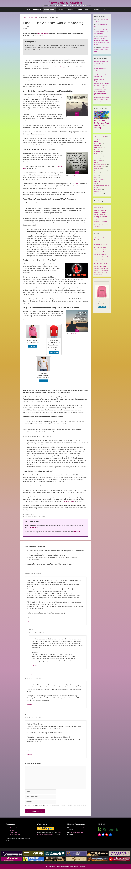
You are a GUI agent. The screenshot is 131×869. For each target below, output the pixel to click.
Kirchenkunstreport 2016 (100, 171)
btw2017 (105, 240)
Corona (102, 242)
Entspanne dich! (15, 834)
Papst (98, 260)
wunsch (105, 272)
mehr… (87, 9)
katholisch (35, 516)
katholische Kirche (97, 256)
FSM (95, 149)
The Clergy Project (68, 501)
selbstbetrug (96, 268)
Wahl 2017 (96, 191)
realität (101, 260)
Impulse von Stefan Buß (100, 164)
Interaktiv (70, 9)
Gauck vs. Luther (98, 156)
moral (95, 260)
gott (104, 247)
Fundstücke (97, 151)
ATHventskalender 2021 (100, 137)
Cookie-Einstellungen (79, 866)
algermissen (97, 237)
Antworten (29, 622)
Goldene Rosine (98, 160)
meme (105, 259)
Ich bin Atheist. (98, 66)
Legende (76, 184)
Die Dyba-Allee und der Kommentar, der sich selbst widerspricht (101, 31)
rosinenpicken (103, 266)
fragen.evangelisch (98, 147)
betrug (107, 237)
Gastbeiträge (97, 154)
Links (12, 830)
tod (95, 270)
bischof (101, 239)
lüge (102, 259)
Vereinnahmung (104, 270)
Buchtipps (96, 139)
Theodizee (102, 268)
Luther (95, 175)
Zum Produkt (33, 346)
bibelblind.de (73, 116)
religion (96, 266)
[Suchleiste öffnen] (104, 9)
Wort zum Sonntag (49, 9)
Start (27, 9)
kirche (107, 257)
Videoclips (13, 832)
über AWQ (96, 9)
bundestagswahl (97, 242)
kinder (103, 257)
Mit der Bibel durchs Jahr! (100, 212)
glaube (100, 247)
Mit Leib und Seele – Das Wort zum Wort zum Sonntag (101, 124)
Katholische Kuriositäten (100, 166)
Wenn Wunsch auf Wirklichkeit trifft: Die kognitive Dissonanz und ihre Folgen (101, 99)
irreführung (104, 252)
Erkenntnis (96, 145)
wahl (95, 272)
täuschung (98, 270)
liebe (95, 259)
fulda (105, 244)
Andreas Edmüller (29, 675)
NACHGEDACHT (98, 181)
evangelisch (97, 244)
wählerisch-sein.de (98, 274)
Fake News (28, 516)
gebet (96, 247)
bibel (96, 239)
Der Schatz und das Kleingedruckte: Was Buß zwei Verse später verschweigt (101, 209)
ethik (106, 242)
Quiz (95, 183)
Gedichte (96, 158)
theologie (106, 268)
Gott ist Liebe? (97, 162)
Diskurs (96, 141)
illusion (105, 250)
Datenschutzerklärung (68, 866)
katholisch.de (43, 516)
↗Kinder (80, 9)
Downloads (60, 9)
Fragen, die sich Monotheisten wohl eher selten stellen (101, 49)
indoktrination (97, 252)
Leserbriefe (97, 173)
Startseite (25, 17)
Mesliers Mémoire (98, 179)
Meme (95, 177)
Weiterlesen (97, 130)
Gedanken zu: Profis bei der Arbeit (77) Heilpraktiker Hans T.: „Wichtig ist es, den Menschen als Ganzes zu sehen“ (101, 40)
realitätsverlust (101, 263)
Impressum (59, 866)
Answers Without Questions (65, 2)
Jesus (96, 254)
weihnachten (100, 272)
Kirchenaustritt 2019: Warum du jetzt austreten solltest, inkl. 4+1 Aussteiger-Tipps (101, 85)
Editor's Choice (97, 143)
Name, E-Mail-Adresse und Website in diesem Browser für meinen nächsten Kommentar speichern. (56, 806)
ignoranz (100, 249)
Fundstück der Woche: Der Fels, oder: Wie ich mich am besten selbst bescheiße (101, 74)
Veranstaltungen (98, 189)
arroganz (103, 237)
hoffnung (96, 249)
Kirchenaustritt (37, 9)
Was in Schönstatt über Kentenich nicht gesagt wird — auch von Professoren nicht (101, 221)
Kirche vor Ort (97, 168)
